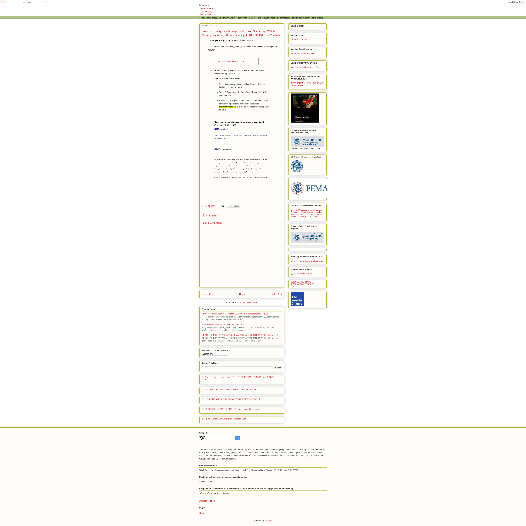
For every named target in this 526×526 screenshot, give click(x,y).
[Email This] (228, 206)
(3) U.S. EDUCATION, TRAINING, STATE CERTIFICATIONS (231, 399)
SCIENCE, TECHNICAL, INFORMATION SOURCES (302, 283)
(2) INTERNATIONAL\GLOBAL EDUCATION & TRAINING (230, 389)
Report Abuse (207, 500)
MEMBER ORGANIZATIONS (303, 53)
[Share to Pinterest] (238, 206)
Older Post (276, 294)
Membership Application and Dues (305, 67)
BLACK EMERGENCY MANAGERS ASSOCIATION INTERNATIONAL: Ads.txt (240, 335)
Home (242, 294)
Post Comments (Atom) (248, 302)
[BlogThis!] (230, 206)
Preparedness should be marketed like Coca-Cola (223, 324)
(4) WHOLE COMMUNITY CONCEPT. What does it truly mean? (231, 409)
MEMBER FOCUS (298, 40)
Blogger (268, 520)
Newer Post (208, 294)
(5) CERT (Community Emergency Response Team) (224, 419)
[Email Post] (222, 206)
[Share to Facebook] (235, 206)
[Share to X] (233, 206)
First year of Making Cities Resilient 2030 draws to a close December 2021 (235, 314)
